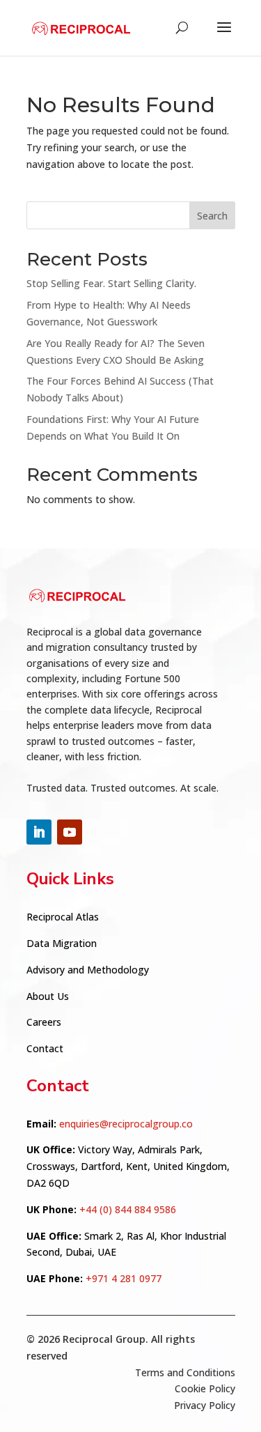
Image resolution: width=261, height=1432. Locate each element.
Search (212, 215)
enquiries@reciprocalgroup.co (126, 1123)
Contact (44, 1048)
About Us (47, 996)
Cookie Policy (205, 1388)
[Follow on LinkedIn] (39, 832)
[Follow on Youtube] (69, 832)
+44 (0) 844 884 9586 (127, 1209)
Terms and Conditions (185, 1372)
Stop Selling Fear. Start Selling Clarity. (111, 283)
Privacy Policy (204, 1405)
